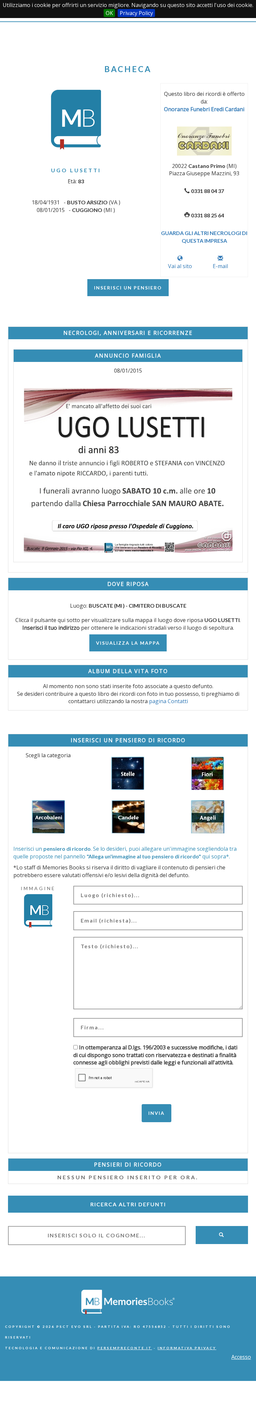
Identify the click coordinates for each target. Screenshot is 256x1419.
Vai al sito (180, 266)
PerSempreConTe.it (124, 1348)
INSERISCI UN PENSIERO (128, 287)
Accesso (241, 1357)
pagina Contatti (168, 701)
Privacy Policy (136, 13)
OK (109, 13)
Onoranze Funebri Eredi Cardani (204, 109)
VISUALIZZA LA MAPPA (128, 643)
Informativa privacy (187, 1348)
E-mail (220, 266)
